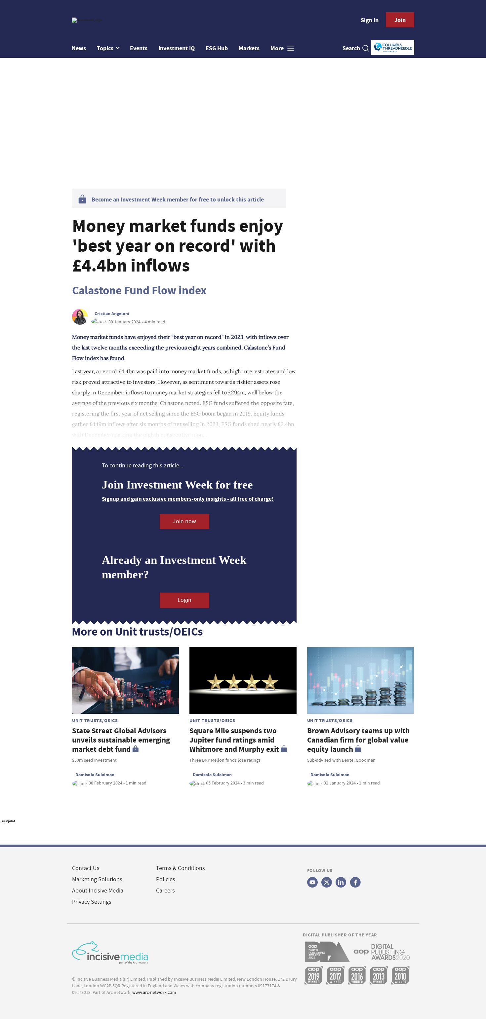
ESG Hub (217, 48)
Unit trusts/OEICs (95, 720)
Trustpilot (7, 821)
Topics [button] (106, 48)
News (79, 48)
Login (184, 600)
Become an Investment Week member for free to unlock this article (178, 199)
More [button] (277, 48)
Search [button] (351, 48)
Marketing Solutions (97, 879)
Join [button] (400, 20)
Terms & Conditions (180, 868)
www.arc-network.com (154, 992)
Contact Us (86, 868)
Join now (184, 521)
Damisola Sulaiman (94, 774)
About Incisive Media (97, 890)
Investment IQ (176, 48)
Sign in (370, 20)
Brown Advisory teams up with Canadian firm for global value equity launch (358, 740)
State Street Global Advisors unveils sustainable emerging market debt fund (121, 740)
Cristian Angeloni (112, 313)
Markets (249, 48)
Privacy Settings (91, 902)
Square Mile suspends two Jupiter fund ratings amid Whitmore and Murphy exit (234, 740)
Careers (165, 890)
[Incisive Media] (110, 952)
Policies (165, 879)
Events (138, 48)
